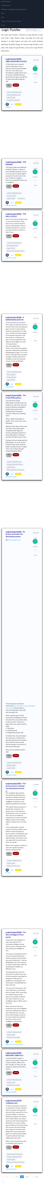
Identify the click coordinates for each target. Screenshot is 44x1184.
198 (27, 1176)
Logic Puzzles (11, 97)
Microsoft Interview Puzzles (15, 251)
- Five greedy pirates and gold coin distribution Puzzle (16, 785)
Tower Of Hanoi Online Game (11, 21)
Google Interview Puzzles (15, 464)
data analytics (11, 374)
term (2, 13)
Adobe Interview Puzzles (14, 1154)
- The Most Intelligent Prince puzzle (16, 934)
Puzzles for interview (13, 100)
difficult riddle (11, 765)
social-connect (6, 1)
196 (16, 1176)
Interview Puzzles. (11, 205)
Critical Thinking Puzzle (14, 92)
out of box (21, 198)
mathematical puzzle (13, 1085)
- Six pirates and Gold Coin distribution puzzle (15, 534)
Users (3, 25)
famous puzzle (11, 196)
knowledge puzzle (12, 245)
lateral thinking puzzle (13, 95)
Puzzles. (8, 107)
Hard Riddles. (10, 387)
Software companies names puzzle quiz (14, 9)
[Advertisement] (22, 134)
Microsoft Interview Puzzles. (14, 1044)
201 (36, 1176)
